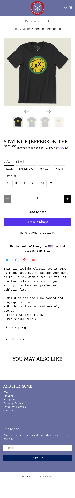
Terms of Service (14, 407)
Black (9, 169)
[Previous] (26, 111)
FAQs (6, 392)
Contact (8, 410)
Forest (59, 169)
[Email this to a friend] (33, 260)
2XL (42, 183)
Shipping (15, 327)
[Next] (48, 111)
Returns (14, 339)
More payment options (37, 232)
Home (16, 29)
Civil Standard (41, 477)
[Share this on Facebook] (15, 260)
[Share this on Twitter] (7, 260)
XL (33, 183)
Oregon (26, 29)
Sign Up (38, 458)
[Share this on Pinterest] (24, 260)
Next (46, 21)
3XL (52, 183)
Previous (32, 21)
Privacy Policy (13, 403)
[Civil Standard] (37, 8)
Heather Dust (26, 169)
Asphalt (45, 169)
